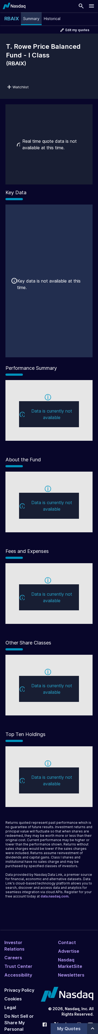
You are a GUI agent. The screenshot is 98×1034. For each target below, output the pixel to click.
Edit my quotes (77, 30)
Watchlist (21, 87)
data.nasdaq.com (54, 896)
